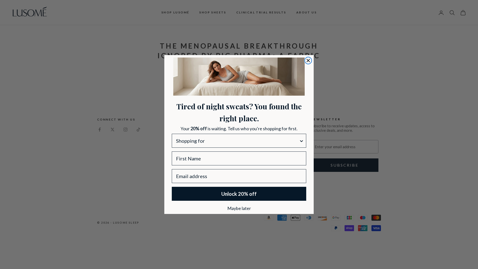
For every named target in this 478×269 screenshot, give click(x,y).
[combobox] (237, 140)
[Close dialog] (308, 60)
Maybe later (239, 208)
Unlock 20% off (239, 194)
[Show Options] (301, 140)
